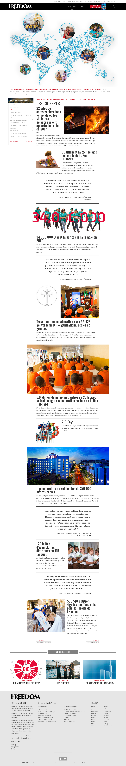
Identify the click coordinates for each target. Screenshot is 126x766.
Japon (106, 708)
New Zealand (108, 711)
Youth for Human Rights (70, 710)
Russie (106, 717)
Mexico (93, 717)
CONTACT (83, 6)
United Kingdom (108, 725)
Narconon (66, 719)
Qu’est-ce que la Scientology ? (46, 711)
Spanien (106, 719)
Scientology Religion (43, 713)
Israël (92, 723)
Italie (92, 725)
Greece (106, 706)
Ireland (93, 721)
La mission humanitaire (92, 642)
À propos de (15, 747)
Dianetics (40, 708)
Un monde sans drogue (70, 706)
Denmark (93, 715)
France (93, 719)
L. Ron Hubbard (42, 710)
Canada (93, 710)
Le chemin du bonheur (70, 715)
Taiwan (106, 723)
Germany (93, 713)
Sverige (106, 721)
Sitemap (13, 745)
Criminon (66, 717)
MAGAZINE (72, 6)
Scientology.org (42, 706)
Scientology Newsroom (44, 715)
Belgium (93, 708)
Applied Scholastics (69, 721)
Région (94, 703)
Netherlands (107, 710)
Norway (106, 713)
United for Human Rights (71, 708)
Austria (93, 706)
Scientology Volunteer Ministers (47, 721)
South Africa (94, 711)
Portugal (106, 715)
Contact (13, 749)
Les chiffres (15, 109)
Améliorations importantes (43, 642)
